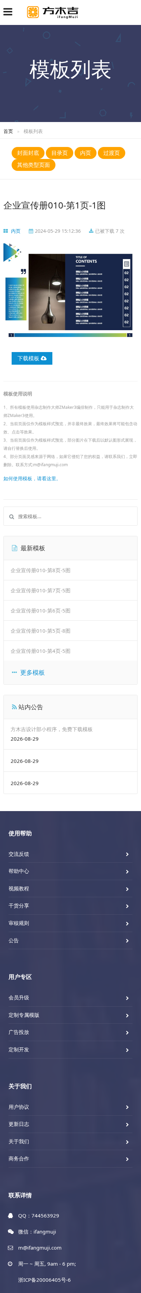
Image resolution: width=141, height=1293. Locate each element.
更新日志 (19, 1123)
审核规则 (19, 922)
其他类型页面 (33, 165)
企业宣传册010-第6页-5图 (40, 610)
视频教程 (19, 888)
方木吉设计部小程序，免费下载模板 (52, 729)
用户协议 (19, 1106)
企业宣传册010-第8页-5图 (40, 570)
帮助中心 (19, 870)
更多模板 (31, 672)
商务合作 (19, 1158)
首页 (8, 131)
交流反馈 (19, 853)
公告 (14, 940)
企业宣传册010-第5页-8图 (40, 630)
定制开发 (19, 1049)
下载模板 (29, 358)
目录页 (59, 153)
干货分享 (19, 905)
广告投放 (19, 1031)
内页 (85, 153)
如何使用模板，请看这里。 (32, 478)
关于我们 (19, 1141)
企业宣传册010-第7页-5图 (40, 590)
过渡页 (111, 153)
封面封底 (28, 153)
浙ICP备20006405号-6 (44, 1279)
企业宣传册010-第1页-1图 (54, 205)
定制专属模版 (24, 1014)
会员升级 (19, 997)
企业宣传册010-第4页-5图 (40, 650)
